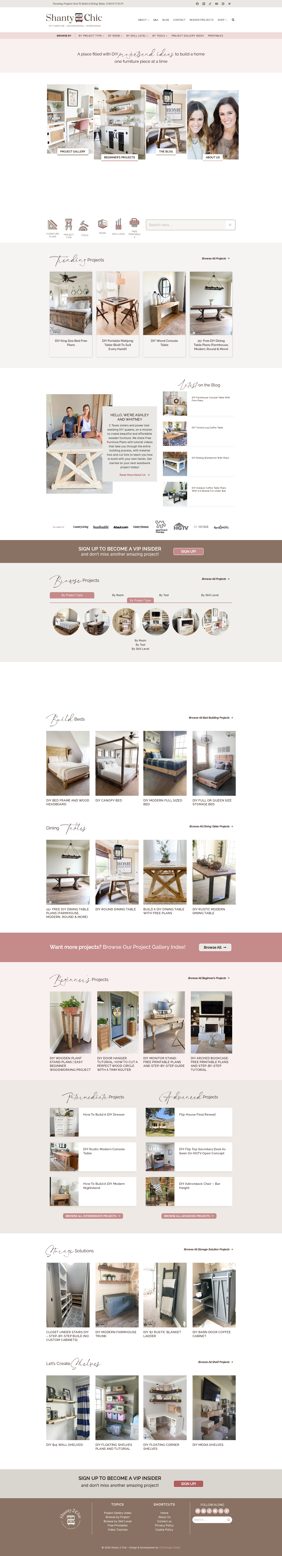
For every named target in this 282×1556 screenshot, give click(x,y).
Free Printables (118, 1525)
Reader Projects (202, 19)
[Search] (230, 225)
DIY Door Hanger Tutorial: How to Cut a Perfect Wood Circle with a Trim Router (117, 1064)
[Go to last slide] (57, 621)
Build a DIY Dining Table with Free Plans (163, 911)
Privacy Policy (164, 1525)
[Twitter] (229, 3)
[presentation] (71, 303)
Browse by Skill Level (118, 1521)
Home (164, 1513)
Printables (215, 35)
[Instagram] (204, 3)
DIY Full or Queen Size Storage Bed (212, 802)
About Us (164, 1517)
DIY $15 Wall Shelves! (64, 1445)
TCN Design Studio (169, 1547)
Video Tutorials (118, 1529)
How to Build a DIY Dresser (104, 1114)
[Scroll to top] (271, 1542)
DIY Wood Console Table (164, 343)
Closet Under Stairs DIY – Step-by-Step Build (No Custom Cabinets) (67, 1336)
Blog (165, 19)
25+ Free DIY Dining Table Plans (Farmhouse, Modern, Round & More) (211, 345)
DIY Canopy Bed (108, 800)
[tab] (72, 595)
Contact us (164, 1521)
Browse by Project (118, 1517)
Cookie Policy (164, 1529)
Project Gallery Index (188, 35)
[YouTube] (216, 3)
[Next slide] (224, 621)
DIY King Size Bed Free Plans (71, 343)
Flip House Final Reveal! (197, 1114)
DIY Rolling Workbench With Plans (210, 458)
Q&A (155, 19)
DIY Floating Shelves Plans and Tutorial (113, 1446)
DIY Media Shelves (208, 1445)
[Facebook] (197, 3)
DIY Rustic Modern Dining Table (209, 911)
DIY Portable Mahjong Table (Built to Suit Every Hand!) (117, 345)
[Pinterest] (223, 3)
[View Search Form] (233, 19)
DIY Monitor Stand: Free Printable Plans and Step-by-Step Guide (164, 1062)
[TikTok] (210, 3)
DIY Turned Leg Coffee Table (207, 427)
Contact (179, 19)
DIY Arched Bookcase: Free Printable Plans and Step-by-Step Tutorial (210, 1064)
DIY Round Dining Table (115, 909)
